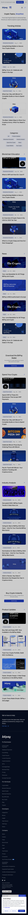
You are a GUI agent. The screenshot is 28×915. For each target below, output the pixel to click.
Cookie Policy (7, 907)
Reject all (6, 910)
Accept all (22, 910)
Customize (14, 910)
